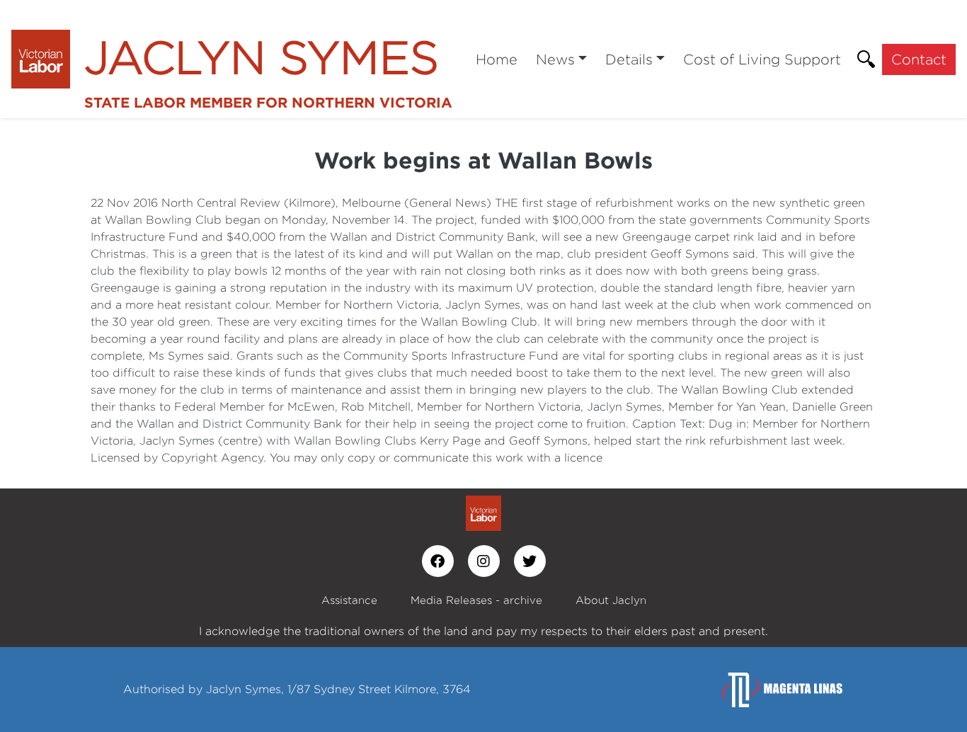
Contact (918, 59)
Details (629, 59)
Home (496, 59)
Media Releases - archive (476, 600)
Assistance (349, 600)
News (555, 59)
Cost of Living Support (762, 59)
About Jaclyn (611, 600)
